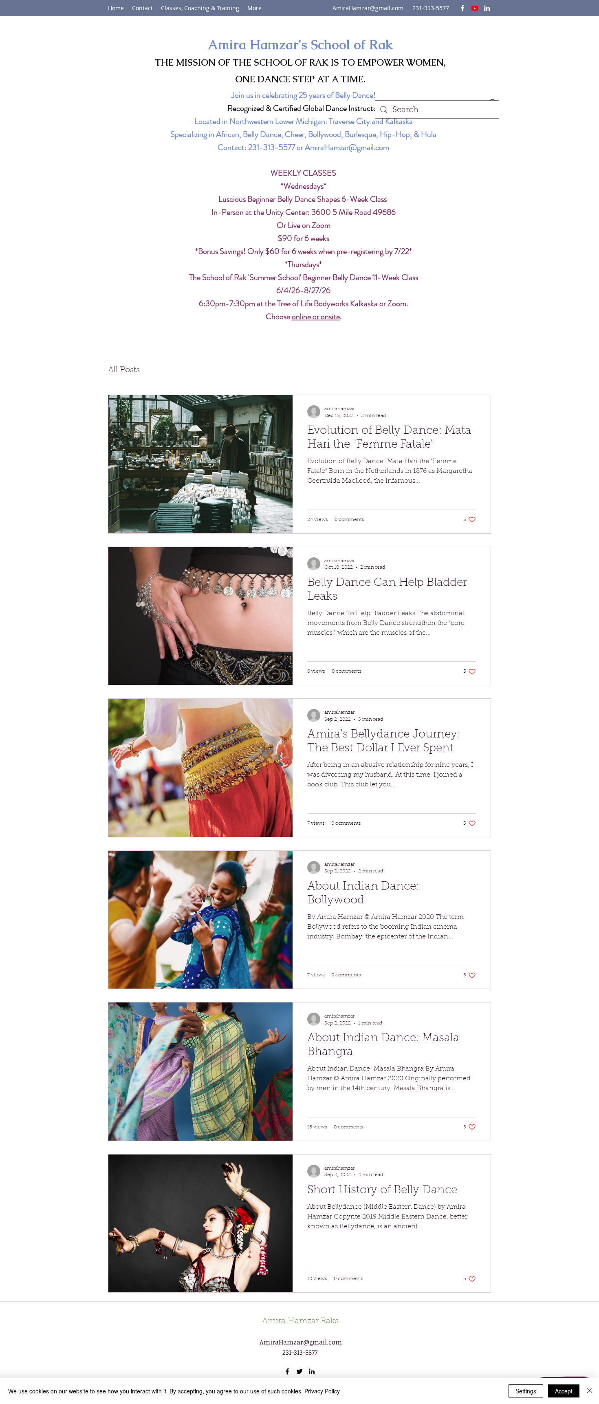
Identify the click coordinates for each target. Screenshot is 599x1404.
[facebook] (462, 8)
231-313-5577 (271, 147)
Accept (564, 1391)
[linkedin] (487, 8)
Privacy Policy (322, 1391)
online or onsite (316, 316)
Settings (525, 1391)
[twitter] (475, 8)
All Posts (124, 370)
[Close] (589, 1390)
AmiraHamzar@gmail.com (368, 8)
